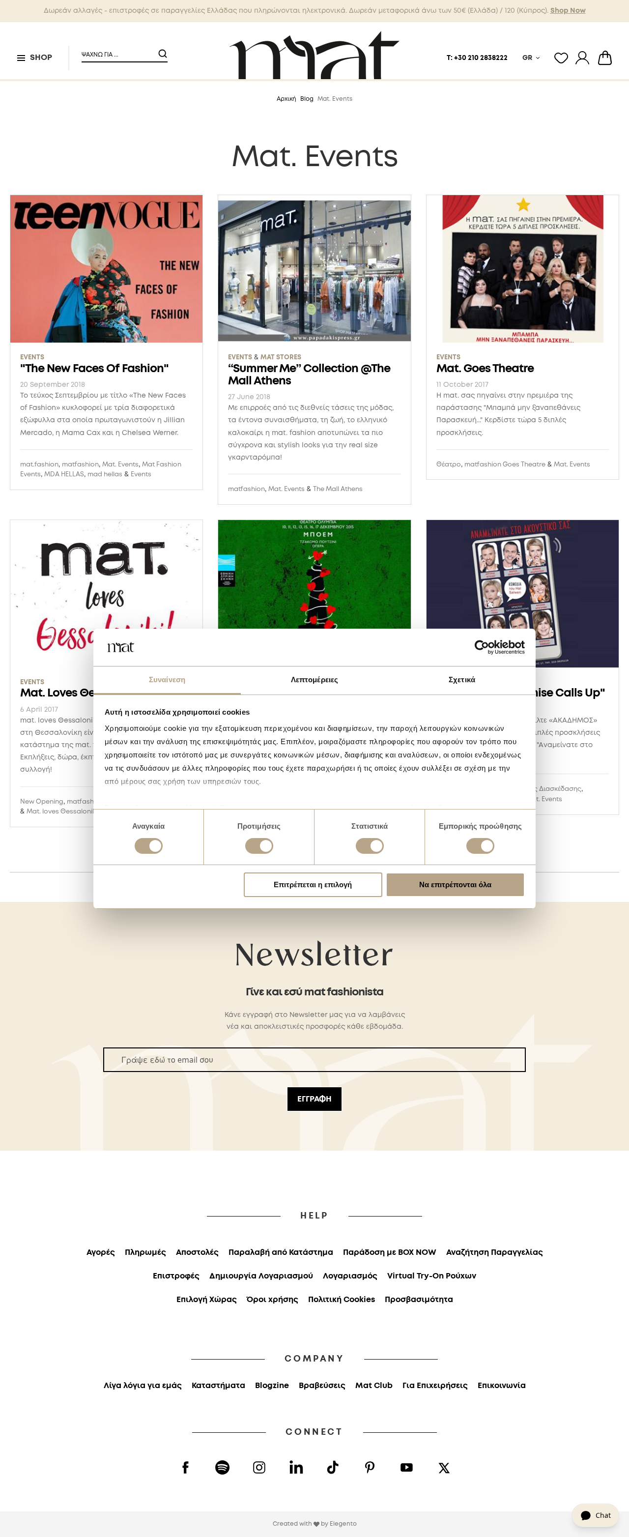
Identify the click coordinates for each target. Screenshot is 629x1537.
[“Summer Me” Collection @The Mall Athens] (314, 270)
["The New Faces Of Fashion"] (106, 270)
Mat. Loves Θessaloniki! (82, 693)
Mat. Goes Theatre (485, 369)
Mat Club (374, 1386)
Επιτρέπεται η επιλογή (313, 884)
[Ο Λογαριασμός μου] (582, 58)
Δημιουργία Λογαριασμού (261, 1276)
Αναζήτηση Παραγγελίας (494, 1252)
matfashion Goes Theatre (504, 464)
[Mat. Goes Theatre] (523, 270)
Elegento (343, 1524)
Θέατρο (448, 464)
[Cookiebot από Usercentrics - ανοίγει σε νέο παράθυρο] (482, 647)
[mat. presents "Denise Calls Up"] (523, 595)
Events (32, 357)
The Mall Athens (338, 489)
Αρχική (286, 99)
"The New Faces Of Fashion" (94, 369)
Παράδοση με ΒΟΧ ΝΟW (389, 1252)
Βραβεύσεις (322, 1386)
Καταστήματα (218, 1386)
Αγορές (100, 1252)
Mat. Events (120, 464)
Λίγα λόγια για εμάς (143, 1386)
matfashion (80, 464)
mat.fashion (39, 464)
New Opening (41, 802)
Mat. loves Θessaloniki (62, 811)
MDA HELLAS (64, 474)
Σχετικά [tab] (462, 679)
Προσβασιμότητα (419, 1300)
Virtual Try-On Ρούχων (431, 1276)
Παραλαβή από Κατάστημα (281, 1252)
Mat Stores (280, 357)
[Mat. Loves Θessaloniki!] (106, 595)
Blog (307, 99)
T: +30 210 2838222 (477, 58)
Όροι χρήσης (272, 1300)
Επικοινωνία (502, 1386)
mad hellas (104, 474)
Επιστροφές (176, 1276)
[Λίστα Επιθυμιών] (561, 58)
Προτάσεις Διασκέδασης (542, 789)
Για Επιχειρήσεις (435, 1386)
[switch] (259, 847)
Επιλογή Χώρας (206, 1300)
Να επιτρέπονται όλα (455, 884)
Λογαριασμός (350, 1276)
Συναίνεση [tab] (167, 679)
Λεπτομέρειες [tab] (314, 679)
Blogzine (272, 1386)
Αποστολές (197, 1252)
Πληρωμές (145, 1252)
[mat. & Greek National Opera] (314, 595)
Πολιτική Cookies (341, 1300)
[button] (118, 50)
